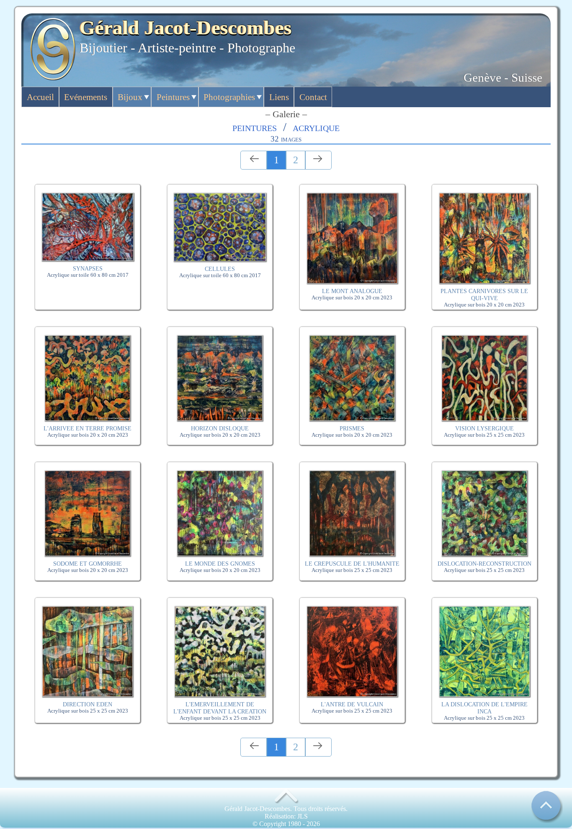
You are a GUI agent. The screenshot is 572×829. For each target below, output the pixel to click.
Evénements (85, 97)
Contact (313, 97)
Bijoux (130, 97)
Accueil (40, 97)
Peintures (173, 97)
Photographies (229, 97)
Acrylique (316, 127)
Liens (279, 97)
